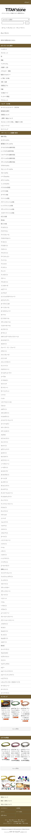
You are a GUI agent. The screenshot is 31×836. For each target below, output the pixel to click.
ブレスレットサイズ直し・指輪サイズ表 (12, 122)
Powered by (6, 832)
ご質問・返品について (7, 118)
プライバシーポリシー (7, 823)
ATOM (26, 823)
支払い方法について (13, 819)
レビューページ (5, 125)
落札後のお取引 (5, 111)
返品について (9, 821)
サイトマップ (4, 129)
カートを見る (19, 811)
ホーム (4, 27)
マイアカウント (4, 808)
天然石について (5, 114)
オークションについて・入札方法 (10, 107)
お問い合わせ (4, 815)
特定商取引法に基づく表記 (19, 821)
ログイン (3, 811)
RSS (24, 823)
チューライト (21, 27)
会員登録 (18, 808)
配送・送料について (22, 819)
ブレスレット (11, 27)
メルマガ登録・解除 (17, 823)
